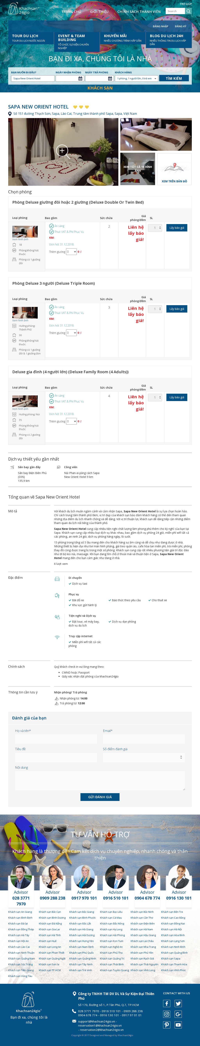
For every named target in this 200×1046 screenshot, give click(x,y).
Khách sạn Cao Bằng (173, 917)
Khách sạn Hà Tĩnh (50, 935)
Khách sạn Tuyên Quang (114, 970)
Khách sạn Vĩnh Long (143, 970)
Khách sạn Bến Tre (172, 912)
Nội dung (21, 767)
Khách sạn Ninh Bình (173, 947)
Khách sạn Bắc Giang (81, 912)
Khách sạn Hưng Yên (81, 941)
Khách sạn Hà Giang (81, 929)
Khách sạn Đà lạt (18, 923)
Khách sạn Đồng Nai (173, 923)
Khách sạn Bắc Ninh (142, 912)
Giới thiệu (99, 11)
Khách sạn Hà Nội (171, 929)
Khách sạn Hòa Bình (173, 935)
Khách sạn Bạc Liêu (111, 912)
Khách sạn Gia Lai (49, 929)
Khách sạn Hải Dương (82, 935)
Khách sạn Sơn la (49, 964)
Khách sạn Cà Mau (111, 917)
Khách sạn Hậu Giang (143, 935)
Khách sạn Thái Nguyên (144, 964)
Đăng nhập (160, 26)
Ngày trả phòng (96, 72)
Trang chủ (71, 11)
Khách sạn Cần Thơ (142, 917)
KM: (51, 237)
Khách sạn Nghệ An (111, 947)
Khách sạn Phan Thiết (51, 952)
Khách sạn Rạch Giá (142, 958)
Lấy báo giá (177, 228)
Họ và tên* (23, 730)
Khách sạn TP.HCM (50, 970)
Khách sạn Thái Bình (112, 964)
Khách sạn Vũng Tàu (20, 976)
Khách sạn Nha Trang (143, 947)
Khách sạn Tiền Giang (21, 970)
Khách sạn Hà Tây (18, 935)
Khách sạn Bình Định (20, 917)
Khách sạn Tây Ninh (81, 964)
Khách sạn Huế (47, 941)
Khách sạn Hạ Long (111, 929)
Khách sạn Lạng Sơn (173, 941)
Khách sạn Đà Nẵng (50, 923)
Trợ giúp (186, 4)
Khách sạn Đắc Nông (112, 923)
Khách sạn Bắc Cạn (50, 912)
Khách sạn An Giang (20, 912)
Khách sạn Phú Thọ (111, 952)
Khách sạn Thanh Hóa (174, 964)
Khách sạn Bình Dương (52, 917)
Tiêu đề (20, 749)
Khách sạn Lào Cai (19, 947)
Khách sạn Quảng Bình (174, 952)
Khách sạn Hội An (18, 941)
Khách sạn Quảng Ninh (82, 958)
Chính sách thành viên (139, 11)
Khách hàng (123, 72)
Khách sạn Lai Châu (142, 941)
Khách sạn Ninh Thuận (21, 952)
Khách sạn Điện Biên (143, 923)
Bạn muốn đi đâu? (23, 72)
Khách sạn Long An (50, 947)
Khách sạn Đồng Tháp (21, 929)
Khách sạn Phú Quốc (81, 952)
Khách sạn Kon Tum (111, 941)
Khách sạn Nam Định (81, 947)
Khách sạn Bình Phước (82, 917)
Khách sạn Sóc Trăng (20, 964)
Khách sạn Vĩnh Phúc (173, 970)
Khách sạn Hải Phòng (112, 935)
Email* (107, 730)
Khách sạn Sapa (170, 958)
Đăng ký (180, 26)
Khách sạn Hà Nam (142, 929)
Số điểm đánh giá (115, 749)
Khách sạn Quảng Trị (112, 958)
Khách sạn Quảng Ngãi (52, 958)
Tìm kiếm (174, 78)
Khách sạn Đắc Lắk (80, 923)
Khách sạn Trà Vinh (80, 970)
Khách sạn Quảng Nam (21, 958)
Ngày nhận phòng (68, 72)
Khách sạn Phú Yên (142, 952)
